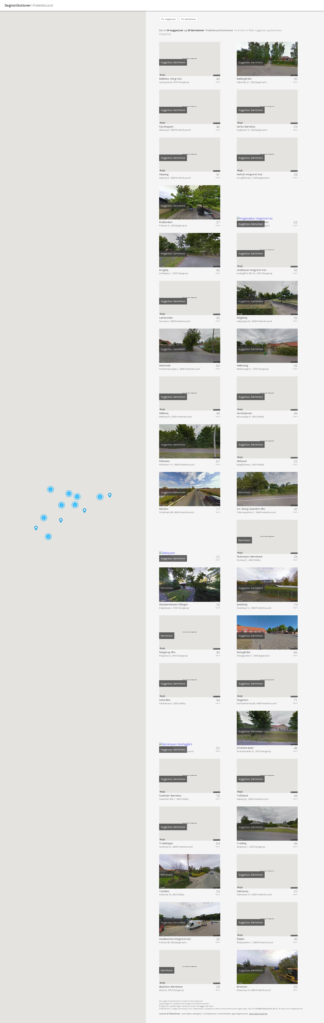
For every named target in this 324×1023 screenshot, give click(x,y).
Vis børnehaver (188, 19)
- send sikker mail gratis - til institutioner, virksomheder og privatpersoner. (213, 1013)
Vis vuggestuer (168, 19)
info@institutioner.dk (265, 1008)
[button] (36, 528)
